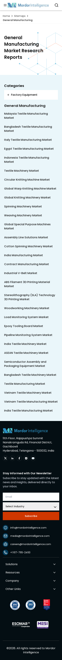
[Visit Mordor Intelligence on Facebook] (19, 458)
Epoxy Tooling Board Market (23, 326)
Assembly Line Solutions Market (26, 237)
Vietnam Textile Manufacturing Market (31, 402)
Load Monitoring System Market (26, 317)
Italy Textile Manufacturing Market (28, 140)
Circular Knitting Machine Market (27, 180)
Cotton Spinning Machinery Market (28, 246)
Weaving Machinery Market (23, 215)
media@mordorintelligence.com (30, 536)
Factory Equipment (24, 95)
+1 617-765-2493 (20, 552)
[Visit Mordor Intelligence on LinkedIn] (12, 458)
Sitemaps (19, 16)
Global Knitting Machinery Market (27, 197)
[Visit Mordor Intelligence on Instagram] (26, 458)
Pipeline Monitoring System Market (28, 335)
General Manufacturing (18, 20)
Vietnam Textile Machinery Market (27, 393)
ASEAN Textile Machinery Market (26, 353)
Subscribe (31, 516)
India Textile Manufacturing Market (28, 411)
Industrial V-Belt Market (20, 273)
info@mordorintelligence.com (28, 527)
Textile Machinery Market (21, 171)
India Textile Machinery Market (25, 344)
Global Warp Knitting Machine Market (30, 189)
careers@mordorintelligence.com (30, 544)
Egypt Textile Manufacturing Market (29, 149)
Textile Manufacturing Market (24, 384)
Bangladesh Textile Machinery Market (30, 375)
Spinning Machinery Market (23, 206)
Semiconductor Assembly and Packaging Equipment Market (25, 364)
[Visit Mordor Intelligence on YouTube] (33, 458)
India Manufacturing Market (23, 255)
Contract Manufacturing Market (26, 264)
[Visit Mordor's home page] (28, 5)
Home (6, 16)
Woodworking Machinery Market (26, 308)
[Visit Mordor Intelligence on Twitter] (5, 458)
